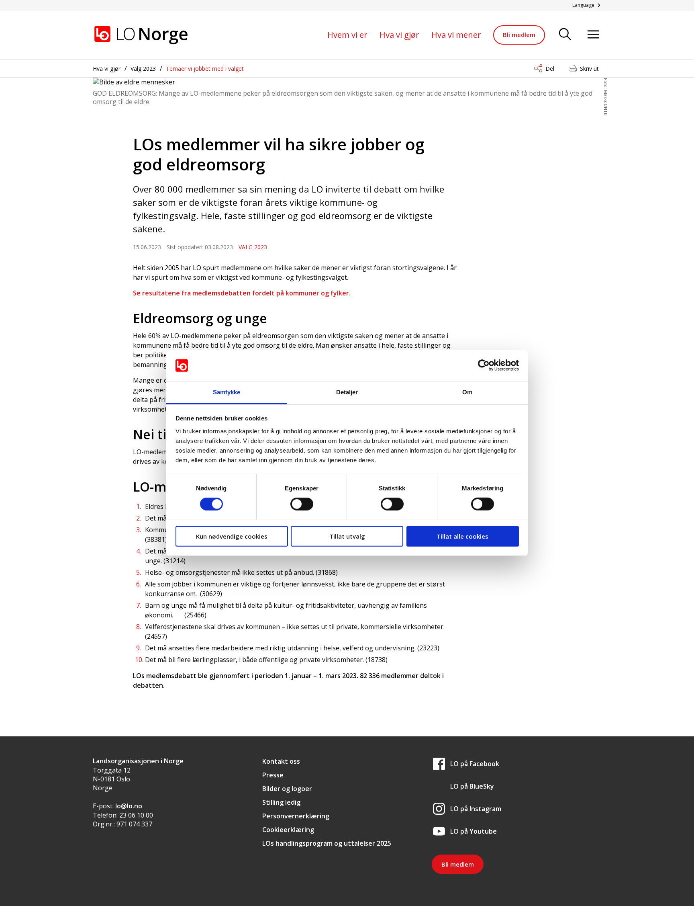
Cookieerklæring (288, 829)
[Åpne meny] (593, 35)
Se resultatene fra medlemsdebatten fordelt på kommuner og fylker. (242, 293)
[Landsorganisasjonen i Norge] (141, 35)
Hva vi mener (456, 34)
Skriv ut (589, 68)
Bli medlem (519, 35)
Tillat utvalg (347, 536)
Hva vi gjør (399, 34)
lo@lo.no (128, 805)
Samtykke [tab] (227, 392)
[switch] (301, 504)
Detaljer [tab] (347, 392)
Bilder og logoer (287, 788)
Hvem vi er (347, 34)
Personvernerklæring (295, 816)
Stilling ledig (281, 802)
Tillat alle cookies (462, 536)
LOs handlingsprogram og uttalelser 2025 (326, 843)
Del (549, 68)
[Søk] (565, 35)
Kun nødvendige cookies (231, 536)
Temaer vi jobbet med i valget (205, 68)
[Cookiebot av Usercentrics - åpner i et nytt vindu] (484, 365)
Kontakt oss (281, 761)
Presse (273, 775)
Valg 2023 (143, 68)
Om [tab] (467, 392)
